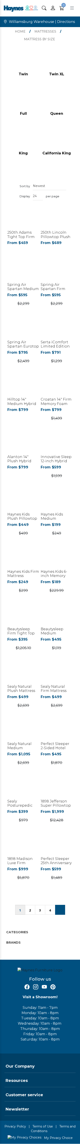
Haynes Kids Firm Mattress (23, 573)
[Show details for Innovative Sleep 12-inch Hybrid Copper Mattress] (57, 443)
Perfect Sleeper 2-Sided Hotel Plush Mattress (55, 748)
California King (56, 153)
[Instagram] (35, 987)
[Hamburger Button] (72, 8)
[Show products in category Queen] (56, 100)
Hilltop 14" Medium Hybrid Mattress (21, 403)
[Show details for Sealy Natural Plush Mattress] (23, 673)
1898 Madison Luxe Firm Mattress (20, 863)
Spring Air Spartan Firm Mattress (53, 289)
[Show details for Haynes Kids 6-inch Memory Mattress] (57, 558)
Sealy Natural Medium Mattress (19, 748)
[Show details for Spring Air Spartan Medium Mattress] (23, 271)
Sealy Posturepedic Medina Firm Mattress (19, 807)
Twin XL (56, 74)
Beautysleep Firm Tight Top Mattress (21, 633)
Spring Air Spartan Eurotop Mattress (23, 346)
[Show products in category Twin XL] (56, 61)
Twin (23, 74)
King (23, 153)
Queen (56, 113)
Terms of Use (42, 1126)
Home (20, 31)
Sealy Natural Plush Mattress (21, 688)
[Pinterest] (53, 987)
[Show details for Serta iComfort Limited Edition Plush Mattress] (57, 329)
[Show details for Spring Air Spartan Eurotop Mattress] (23, 329)
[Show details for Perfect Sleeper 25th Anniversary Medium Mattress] (57, 845)
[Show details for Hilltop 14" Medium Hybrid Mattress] (23, 386)
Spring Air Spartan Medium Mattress (23, 289)
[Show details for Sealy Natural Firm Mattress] (57, 673)
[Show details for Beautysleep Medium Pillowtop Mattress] (57, 616)
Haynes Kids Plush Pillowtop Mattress (22, 518)
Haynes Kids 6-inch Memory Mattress (54, 575)
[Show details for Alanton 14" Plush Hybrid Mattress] (23, 443)
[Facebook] (27, 987)
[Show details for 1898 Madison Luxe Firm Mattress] (23, 845)
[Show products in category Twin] (23, 61)
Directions (66, 22)
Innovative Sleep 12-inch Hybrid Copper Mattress (56, 461)
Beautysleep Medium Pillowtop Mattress (52, 635)
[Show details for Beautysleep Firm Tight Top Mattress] (23, 616)
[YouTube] (44, 987)
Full (23, 113)
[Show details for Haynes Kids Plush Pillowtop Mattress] (23, 501)
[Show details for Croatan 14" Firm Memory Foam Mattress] (57, 386)
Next (60, 910)
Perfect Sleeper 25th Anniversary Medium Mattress (56, 865)
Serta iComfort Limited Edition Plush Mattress (55, 346)
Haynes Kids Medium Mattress (52, 518)
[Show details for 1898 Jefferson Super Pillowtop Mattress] (57, 788)
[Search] (44, 8)
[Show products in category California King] (56, 139)
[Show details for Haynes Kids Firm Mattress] (23, 558)
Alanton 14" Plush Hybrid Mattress (19, 461)
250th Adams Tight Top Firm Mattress (21, 236)
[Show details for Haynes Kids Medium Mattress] (57, 501)
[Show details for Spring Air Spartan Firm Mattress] (57, 271)
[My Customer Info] (53, 8)
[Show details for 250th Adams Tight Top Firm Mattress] (23, 219)
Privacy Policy (15, 1126)
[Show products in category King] (23, 139)
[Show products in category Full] (23, 100)
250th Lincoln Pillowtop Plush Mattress (55, 236)
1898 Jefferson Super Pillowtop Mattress (56, 805)
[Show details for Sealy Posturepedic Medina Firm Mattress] (23, 788)
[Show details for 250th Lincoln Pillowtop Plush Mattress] (57, 219)
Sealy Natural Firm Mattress (53, 688)
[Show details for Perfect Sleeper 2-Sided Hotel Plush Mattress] (57, 731)
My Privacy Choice (58, 1138)
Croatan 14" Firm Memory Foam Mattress (56, 403)
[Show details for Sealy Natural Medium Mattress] (23, 731)
